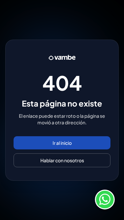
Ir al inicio (62, 143)
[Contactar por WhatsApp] (105, 201)
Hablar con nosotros (62, 160)
